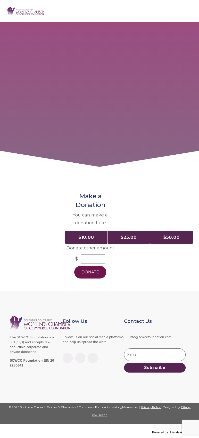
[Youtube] (93, 358)
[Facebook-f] (68, 358)
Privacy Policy (151, 407)
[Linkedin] (80, 358)
